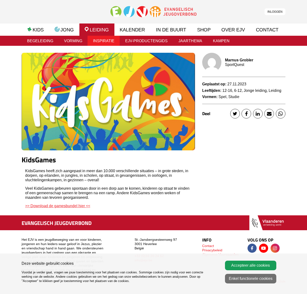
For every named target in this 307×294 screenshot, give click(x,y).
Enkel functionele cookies (250, 278)
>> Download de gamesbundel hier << (57, 206)
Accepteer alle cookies (250, 265)
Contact (208, 246)
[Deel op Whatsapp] (280, 113)
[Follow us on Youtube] (263, 248)
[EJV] (153, 11)
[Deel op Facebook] (246, 113)
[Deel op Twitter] (235, 113)
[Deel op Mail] (269, 113)
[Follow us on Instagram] (275, 248)
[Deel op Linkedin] (258, 113)
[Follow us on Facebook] (252, 248)
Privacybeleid (212, 250)
